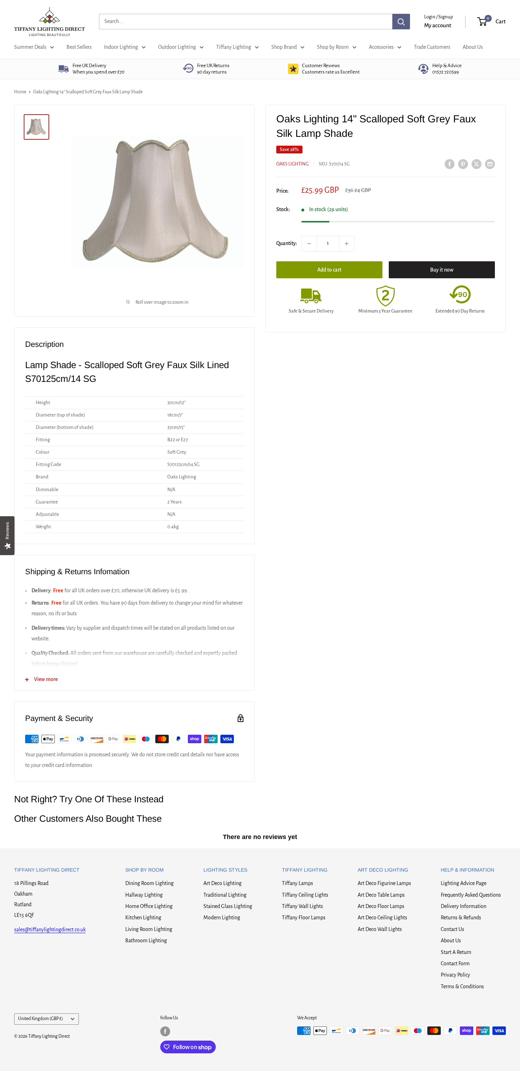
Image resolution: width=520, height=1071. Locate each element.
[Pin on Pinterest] (463, 163)
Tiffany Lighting (233, 47)
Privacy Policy (455, 975)
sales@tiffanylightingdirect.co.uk (50, 929)
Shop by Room (333, 47)
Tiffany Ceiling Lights (305, 895)
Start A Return (456, 952)
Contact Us (452, 929)
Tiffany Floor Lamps (303, 917)
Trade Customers (432, 47)
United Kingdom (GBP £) (40, 1018)
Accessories (381, 47)
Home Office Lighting (149, 906)
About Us (473, 47)
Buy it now (441, 270)
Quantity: (286, 243)
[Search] (401, 21)
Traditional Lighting (225, 895)
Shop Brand (284, 47)
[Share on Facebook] (450, 163)
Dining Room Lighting (149, 883)
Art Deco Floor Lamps (381, 906)
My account (437, 25)
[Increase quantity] (346, 243)
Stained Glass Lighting (227, 906)
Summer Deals (30, 47)
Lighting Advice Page (463, 883)
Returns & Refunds (461, 917)
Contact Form (455, 963)
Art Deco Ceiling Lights (382, 917)
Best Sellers (79, 47)
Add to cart (329, 270)
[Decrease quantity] (309, 243)
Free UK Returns (213, 69)
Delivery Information (463, 906)
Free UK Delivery (99, 69)
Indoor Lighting (121, 47)
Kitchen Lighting (143, 917)
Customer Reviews (331, 69)
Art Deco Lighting (222, 883)
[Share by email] (490, 163)
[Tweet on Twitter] (476, 163)
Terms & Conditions (462, 986)
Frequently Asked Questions (471, 895)
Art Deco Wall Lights (380, 929)
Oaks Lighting (292, 164)
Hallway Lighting (144, 895)
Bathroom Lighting (146, 940)
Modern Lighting (221, 917)
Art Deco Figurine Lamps (384, 883)
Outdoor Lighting (177, 47)
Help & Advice (447, 69)
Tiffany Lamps (297, 883)
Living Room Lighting (148, 929)
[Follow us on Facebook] (165, 1031)
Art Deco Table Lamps (381, 895)
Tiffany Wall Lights (302, 906)
